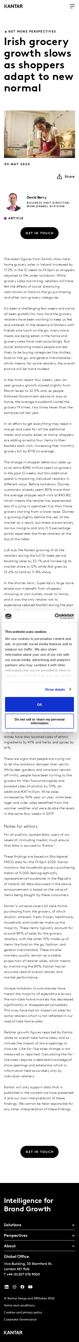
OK (39, 704)
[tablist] (39, 1262)
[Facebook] (22, 1288)
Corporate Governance (20, 1319)
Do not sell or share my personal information (40, 721)
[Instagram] (14, 1288)
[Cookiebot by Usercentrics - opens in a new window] (56, 616)
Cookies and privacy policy (23, 1312)
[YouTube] (6, 1288)
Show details (55, 689)
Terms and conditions (19, 1305)
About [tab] (10, 1246)
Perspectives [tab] (15, 1236)
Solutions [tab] (12, 1225)
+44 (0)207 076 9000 (23, 1274)
